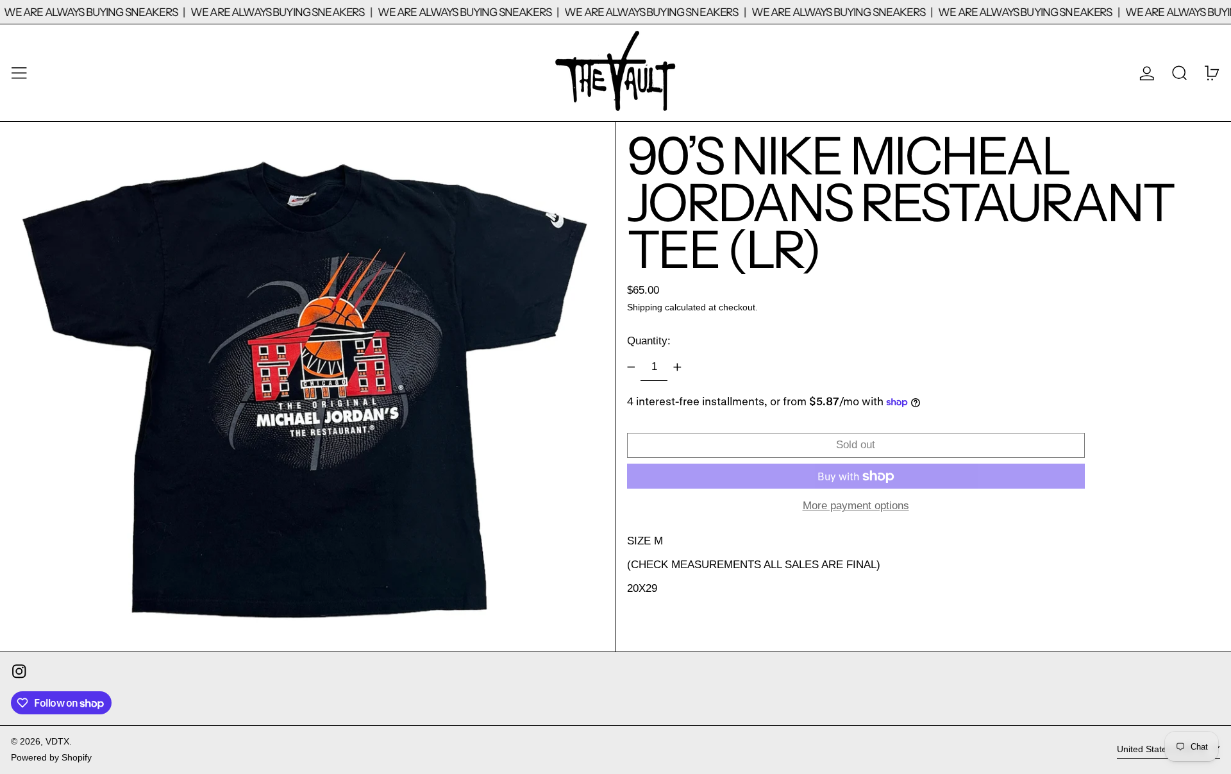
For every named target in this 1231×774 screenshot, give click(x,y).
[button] (1179, 73)
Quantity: (649, 341)
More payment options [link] (856, 506)
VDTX (57, 741)
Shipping (644, 307)
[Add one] (677, 367)
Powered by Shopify (51, 757)
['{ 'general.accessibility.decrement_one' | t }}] (631, 367)
